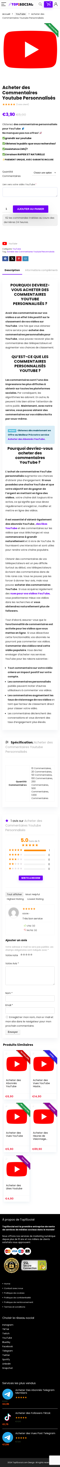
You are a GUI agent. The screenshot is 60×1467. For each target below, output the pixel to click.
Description (12, 270)
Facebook (7, 1346)
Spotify (6, 1359)
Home (7, 1283)
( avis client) (22, 104)
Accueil (6, 14)
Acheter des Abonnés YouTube (26, 439)
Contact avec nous (13, 1288)
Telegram (7, 1350)
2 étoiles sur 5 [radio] (22, 954)
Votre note (11, 955)
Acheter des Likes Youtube (14, 1187)
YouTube (21, 14)
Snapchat (7, 1368)
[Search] (40, 4)
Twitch (6, 1333)
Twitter (6, 1355)
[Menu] (3, 4)
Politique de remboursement (18, 1302)
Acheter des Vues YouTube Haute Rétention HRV (41, 1084)
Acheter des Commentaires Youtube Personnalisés (30, 251)
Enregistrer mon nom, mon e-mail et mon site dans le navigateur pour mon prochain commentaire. (29, 1021)
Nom (8, 993)
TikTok (5, 1329)
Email (9, 1005)
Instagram (7, 1324)
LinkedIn (6, 1363)
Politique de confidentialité (17, 1297)
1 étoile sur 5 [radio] (21, 954)
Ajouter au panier (30, 209)
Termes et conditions (14, 1306)
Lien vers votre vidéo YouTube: (19, 184)
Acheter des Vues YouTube (14, 1134)
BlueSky (6, 1342)
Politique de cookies (14, 1293)
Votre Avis (12, 963)
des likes (41, 524)
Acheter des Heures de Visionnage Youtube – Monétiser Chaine (40, 1140)
